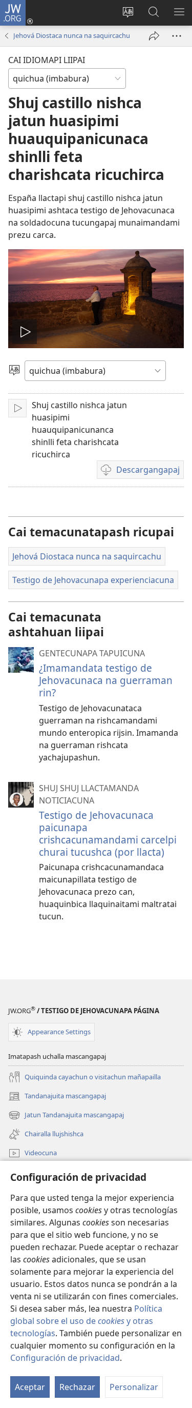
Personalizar (134, 1387)
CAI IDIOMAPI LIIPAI (46, 60)
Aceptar (30, 1387)
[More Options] (176, 36)
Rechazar (77, 1387)
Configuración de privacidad (65, 1357)
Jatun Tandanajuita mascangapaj (66, 1115)
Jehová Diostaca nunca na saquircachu (71, 35)
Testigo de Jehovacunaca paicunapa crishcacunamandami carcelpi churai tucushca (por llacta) (108, 833)
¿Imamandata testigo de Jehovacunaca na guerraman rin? (106, 680)
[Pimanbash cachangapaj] (154, 36)
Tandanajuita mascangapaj (57, 1096)
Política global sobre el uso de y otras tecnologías (86, 1321)
